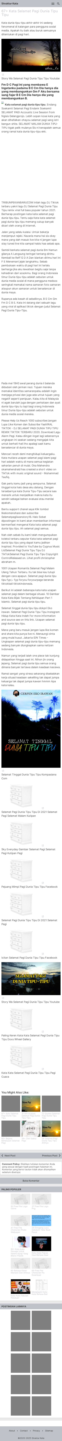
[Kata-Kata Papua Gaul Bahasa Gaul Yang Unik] (41, 1243)
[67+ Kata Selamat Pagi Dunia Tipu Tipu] (10, 1104)
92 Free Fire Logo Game (19, 1207)
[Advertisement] (31, 167)
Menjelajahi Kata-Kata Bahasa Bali (40, 1293)
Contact (24, 1430)
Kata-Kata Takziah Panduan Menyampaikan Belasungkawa (19, 1299)
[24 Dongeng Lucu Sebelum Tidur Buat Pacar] (41, 1220)
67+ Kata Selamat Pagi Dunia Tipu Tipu (29, 13)
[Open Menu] (53, 3)
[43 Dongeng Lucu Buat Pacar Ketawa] (20, 1320)
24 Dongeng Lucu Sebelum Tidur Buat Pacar (41, 1230)
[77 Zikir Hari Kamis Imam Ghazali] (20, 1363)
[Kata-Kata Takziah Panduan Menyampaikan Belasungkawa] (20, 1286)
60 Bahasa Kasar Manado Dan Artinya (20, 1271)
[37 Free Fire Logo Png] (41, 1199)
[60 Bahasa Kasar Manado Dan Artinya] (20, 1263)
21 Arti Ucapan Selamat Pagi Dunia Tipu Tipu (31, 1115)
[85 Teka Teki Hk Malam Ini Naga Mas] (41, 1341)
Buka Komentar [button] (31, 1180)
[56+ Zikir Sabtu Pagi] (31, 1129)
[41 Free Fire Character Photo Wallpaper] (20, 1220)
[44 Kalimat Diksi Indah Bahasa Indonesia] (20, 1384)
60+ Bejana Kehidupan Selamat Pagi (10, 1140)
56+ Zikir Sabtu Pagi (29, 1139)
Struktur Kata (9, 3)
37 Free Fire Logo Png (40, 1207)
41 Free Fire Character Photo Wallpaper (18, 1230)
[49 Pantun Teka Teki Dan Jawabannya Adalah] (41, 1363)
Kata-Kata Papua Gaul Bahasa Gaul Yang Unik (40, 1255)
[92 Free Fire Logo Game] (20, 1199)
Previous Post (49, 1155)
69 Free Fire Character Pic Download (38, 1272)
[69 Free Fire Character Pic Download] (41, 1263)
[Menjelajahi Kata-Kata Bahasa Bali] (41, 1284)
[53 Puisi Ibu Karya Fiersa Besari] (41, 1320)
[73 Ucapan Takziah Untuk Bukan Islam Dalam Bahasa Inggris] (41, 1384)
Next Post (10, 1155)
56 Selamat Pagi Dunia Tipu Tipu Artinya (49, 1140)
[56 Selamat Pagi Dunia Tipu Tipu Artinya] (51, 1129)
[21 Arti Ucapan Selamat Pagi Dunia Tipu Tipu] (31, 1104)
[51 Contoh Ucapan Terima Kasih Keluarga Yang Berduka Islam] (20, 1406)
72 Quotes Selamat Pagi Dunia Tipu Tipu (51, 1115)
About (12, 1430)
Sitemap (49, 1430)
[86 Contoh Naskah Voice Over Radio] (20, 1341)
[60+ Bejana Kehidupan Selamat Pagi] (10, 1129)
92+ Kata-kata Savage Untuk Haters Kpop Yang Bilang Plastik (19, 1252)
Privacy (36, 1430)
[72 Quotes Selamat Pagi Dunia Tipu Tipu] (51, 1104)
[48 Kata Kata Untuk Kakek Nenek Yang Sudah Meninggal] (41, 1406)
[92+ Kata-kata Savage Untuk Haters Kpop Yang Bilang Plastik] (20, 1241)
